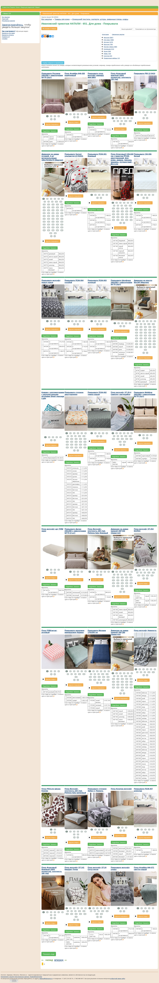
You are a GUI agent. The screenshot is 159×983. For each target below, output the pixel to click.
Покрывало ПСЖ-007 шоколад (143, 790)
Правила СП (6, 37)
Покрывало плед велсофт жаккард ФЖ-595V (96, 75)
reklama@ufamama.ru (45, 978)
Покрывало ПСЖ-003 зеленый (97, 281)
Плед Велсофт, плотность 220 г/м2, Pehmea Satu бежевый (98, 531)
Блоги (18, 7)
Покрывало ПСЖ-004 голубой (74, 281)
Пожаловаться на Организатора (145, 29)
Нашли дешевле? (126, 29)
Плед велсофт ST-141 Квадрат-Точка (74, 869)
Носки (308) (107, 51)
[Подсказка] (53, 146)
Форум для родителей (27, 7)
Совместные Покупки (8, 7)
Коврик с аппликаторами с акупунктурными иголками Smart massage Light (52, 395)
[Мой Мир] (50, 36)
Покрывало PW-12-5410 (144, 73)
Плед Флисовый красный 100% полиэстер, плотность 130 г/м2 (121, 76)
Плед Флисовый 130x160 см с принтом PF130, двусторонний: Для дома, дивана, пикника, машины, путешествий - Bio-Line (122, 159)
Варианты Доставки (8, 33)
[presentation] (105, 34)
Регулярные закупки (8, 21)
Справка (4, 39)
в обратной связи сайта (117, 978)
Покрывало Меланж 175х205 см (97, 632)
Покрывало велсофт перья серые (50, 281)
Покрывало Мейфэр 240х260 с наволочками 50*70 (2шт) (144, 394)
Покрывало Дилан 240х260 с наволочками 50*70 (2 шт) (75, 531)
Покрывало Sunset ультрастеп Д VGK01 (74, 155)
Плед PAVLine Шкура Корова (50, 790)
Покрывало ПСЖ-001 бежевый (97, 155)
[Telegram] (53, 36)
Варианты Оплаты (8, 35)
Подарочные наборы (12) (112, 58)
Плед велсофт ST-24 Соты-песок (97, 869)
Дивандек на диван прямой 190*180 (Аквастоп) (119, 632)
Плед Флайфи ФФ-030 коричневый (75, 74)
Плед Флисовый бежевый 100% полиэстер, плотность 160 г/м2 (51, 871)
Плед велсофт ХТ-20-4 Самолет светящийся (121, 393)
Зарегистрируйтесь (12, 24)
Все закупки (46, 19)
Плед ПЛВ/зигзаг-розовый (49, 632)
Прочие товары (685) (110, 47)
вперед (58, 960)
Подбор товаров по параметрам (53, 63)
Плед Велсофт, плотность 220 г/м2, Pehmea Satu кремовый (75, 791)
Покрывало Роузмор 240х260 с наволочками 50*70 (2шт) (52, 75)
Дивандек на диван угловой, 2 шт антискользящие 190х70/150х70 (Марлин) (52, 157)
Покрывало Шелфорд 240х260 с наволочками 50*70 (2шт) (121, 282)
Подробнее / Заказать (49, 131)
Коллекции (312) (109, 49)
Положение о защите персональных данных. (15, 977)
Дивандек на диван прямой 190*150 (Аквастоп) (119, 531)
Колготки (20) (108, 56)
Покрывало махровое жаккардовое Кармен (74, 632)
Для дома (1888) (109, 40)
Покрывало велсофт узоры (120, 869)
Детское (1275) (108, 42)
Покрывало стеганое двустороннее (74, 393)
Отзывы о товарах (50, 28)
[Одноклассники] (45, 36)
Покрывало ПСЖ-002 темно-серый (97, 393)
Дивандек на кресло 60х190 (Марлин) (143, 281)
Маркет (37, 7)
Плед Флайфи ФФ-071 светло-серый (144, 869)
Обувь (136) (107, 53)
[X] (48, 36)
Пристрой (5, 19)
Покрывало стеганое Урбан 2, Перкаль (97, 790)
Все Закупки (6, 17)
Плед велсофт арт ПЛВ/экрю (52, 530)
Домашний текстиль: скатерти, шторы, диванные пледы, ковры (100, 19)
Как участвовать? (8, 31)
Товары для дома (62, 19)
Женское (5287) (108, 37)
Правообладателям (36, 977)
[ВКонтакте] (42, 36)
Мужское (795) (108, 44)
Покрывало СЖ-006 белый (142, 155)
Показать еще (48, 954)
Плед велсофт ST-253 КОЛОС (144, 530)
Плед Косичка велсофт (121, 789)
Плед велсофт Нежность (145, 631)
